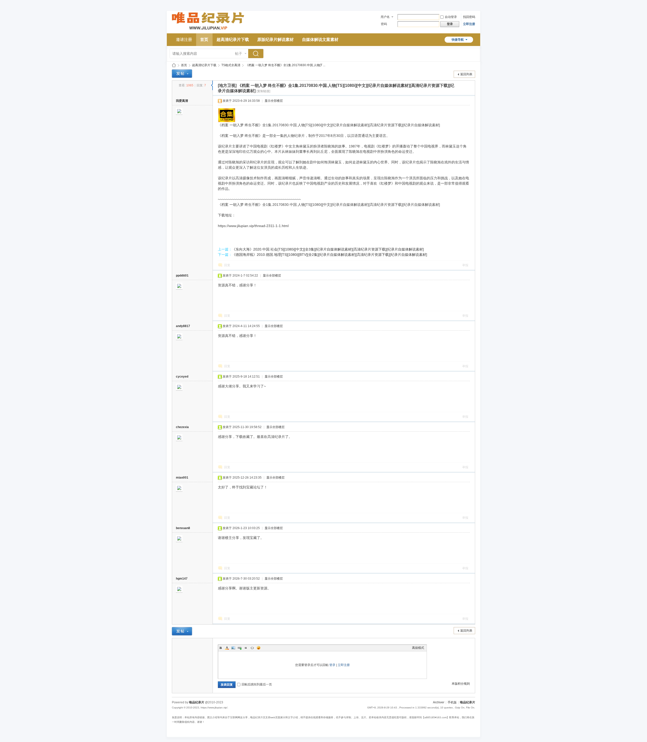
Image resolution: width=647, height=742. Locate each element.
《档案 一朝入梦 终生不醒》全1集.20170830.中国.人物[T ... (285, 65)
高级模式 (418, 648)
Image (233, 647)
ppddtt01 (182, 275)
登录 (332, 665)
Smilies (258, 647)
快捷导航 (458, 39)
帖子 (238, 54)
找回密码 (469, 17)
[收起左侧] (212, 85)
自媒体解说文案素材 (320, 39)
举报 (465, 265)
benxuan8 (183, 528)
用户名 (385, 17)
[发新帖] (182, 73)
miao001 (182, 477)
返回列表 (466, 74)
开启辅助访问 (474, 3)
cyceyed (182, 376)
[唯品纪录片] (208, 30)
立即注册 (469, 24)
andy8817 (183, 326)
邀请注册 (184, 39)
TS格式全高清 (230, 65)
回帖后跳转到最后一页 (257, 684)
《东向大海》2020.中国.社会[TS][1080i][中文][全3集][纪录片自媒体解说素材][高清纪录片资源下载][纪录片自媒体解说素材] (328, 249)
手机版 (452, 702)
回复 (227, 265)
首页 (204, 39)
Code (252, 647)
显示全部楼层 (274, 101)
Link (239, 647)
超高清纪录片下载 (233, 39)
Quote (245, 647)
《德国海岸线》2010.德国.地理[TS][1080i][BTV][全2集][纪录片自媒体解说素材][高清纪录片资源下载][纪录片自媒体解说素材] (329, 255)
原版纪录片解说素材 (275, 39)
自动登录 (451, 17)
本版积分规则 (461, 683)
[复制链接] (263, 91)
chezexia (182, 427)
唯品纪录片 (174, 65)
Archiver (438, 702)
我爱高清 (182, 101)
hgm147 (182, 578)
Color (226, 647)
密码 (384, 24)
